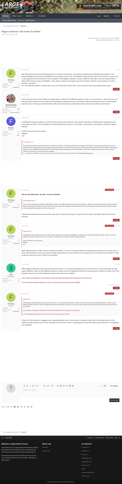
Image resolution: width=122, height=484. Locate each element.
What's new (16, 16)
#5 (118, 226)
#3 (118, 117)
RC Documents (85, 465)
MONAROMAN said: (28, 200)
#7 (118, 293)
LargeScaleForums (86, 461)
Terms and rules (99, 437)
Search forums (29, 20)
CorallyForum (85, 451)
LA (18, 282)
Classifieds (42, 16)
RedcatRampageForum (88, 472)
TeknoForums (85, 476)
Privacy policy (109, 437)
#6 (118, 264)
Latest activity (46, 451)
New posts (21, 20)
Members (29, 16)
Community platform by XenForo (61, 481)
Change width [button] (8, 437)
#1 (118, 69)
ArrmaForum (85, 447)
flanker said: (26, 231)
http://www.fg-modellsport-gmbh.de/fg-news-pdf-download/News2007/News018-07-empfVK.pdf (57, 278)
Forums (6, 16)
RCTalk (83, 469)
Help (115, 437)
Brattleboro (16, 87)
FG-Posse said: (27, 142)
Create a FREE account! (9, 20)
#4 (118, 190)
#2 (118, 95)
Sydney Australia (14, 112)
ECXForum (84, 454)
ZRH (18, 135)
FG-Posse (5, 34)
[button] (22, 16)
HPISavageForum (86, 458)
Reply (117, 89)
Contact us (90, 437)
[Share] (116, 70)
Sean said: (26, 299)
